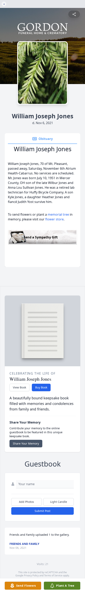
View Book (19, 387)
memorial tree (58, 214)
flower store (54, 219)
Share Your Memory (26, 443)
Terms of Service (53, 575)
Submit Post (42, 511)
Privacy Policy (31, 575)
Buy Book (41, 387)
